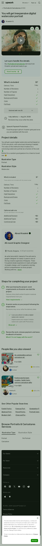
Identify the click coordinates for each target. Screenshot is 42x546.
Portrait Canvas (34, 412)
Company (6, 475)
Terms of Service (8, 509)
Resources (6, 468)
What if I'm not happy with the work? (19, 337)
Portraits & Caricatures (16, 64)
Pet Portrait (26, 438)
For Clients (6, 453)
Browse (25, 2)
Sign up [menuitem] (33, 2)
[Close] (37, 518)
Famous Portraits (21, 409)
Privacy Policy (7, 514)
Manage (34, 540)
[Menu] (3, 3)
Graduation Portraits (34, 409)
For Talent (6, 460)
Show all (11, 325)
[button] (21, 89)
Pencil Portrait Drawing (21, 412)
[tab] (9, 433)
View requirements (13, 300)
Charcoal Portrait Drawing (21, 415)
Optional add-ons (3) (15, 110)
